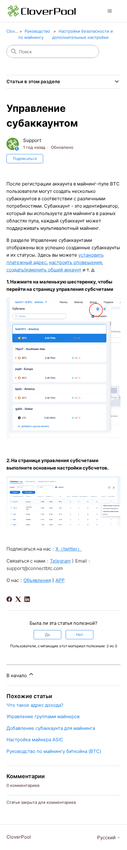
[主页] (42, 11)
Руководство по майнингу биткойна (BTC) (53, 751)
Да (47, 634)
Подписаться (25, 158)
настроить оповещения (75, 262)
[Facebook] (9, 599)
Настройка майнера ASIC (34, 739)
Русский (107, 837)
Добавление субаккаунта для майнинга (50, 728)
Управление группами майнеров (43, 716)
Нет (79, 634)
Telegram (60, 561)
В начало (17, 675)
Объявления (37, 580)
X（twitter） (68, 549)
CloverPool (16, 31)
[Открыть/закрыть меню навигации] (110, 11)
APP (60, 580)
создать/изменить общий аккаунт (43, 270)
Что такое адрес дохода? (34, 705)
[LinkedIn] (27, 599)
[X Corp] (18, 599)
